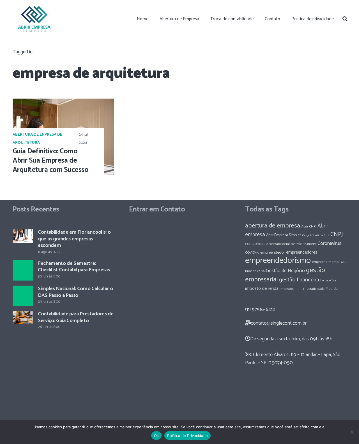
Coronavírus (329, 243)
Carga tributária (312, 235)
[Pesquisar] (345, 19)
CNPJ (336, 234)
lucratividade (315, 289)
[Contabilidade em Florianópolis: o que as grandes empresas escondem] (23, 236)
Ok (156, 435)
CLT (326, 235)
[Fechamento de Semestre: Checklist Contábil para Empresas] (23, 270)
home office (328, 280)
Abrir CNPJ (308, 226)
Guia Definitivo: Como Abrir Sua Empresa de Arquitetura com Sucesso (50, 160)
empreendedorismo (278, 260)
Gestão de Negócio (285, 271)
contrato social (279, 244)
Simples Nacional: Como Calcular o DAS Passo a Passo (75, 291)
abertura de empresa (272, 225)
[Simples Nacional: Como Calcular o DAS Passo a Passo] (23, 296)
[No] (352, 432)
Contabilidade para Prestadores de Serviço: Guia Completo (75, 317)
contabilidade (256, 243)
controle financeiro (303, 244)
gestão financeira (299, 279)
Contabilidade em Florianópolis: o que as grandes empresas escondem (74, 239)
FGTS (343, 262)
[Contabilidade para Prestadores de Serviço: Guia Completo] (23, 317)
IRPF (302, 289)
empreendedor (272, 252)
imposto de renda (262, 288)
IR (296, 289)
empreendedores (301, 252)
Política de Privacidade (187, 435)
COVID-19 (252, 253)
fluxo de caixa (255, 271)
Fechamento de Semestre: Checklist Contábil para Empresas (74, 266)
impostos (287, 289)
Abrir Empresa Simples (283, 235)
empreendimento (325, 262)
